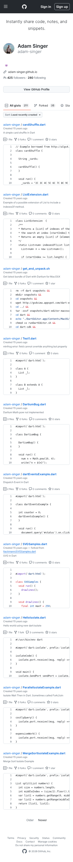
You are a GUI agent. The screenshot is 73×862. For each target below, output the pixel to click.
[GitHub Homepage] (24, 851)
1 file (9, 139)
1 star (51, 283)
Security (34, 837)
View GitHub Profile (36, 89)
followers (16, 77)
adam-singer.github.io (22, 71)
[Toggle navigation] (5, 6)
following (37, 77)
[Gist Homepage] (24, 6)
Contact (30, 841)
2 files (10, 213)
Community (59, 837)
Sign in (46, 7)
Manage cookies (47, 841)
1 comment (37, 139)
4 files (10, 562)
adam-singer (11, 124)
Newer (42, 820)
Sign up (62, 7)
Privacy (21, 837)
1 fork (20, 632)
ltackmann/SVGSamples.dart (19, 551)
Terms (10, 837)
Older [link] (30, 820)
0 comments (39, 213)
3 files (10, 353)
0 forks (21, 139)
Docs (19, 841)
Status (45, 837)
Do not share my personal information (36, 845)
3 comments (36, 632)
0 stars (52, 139)
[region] (36, 165)
